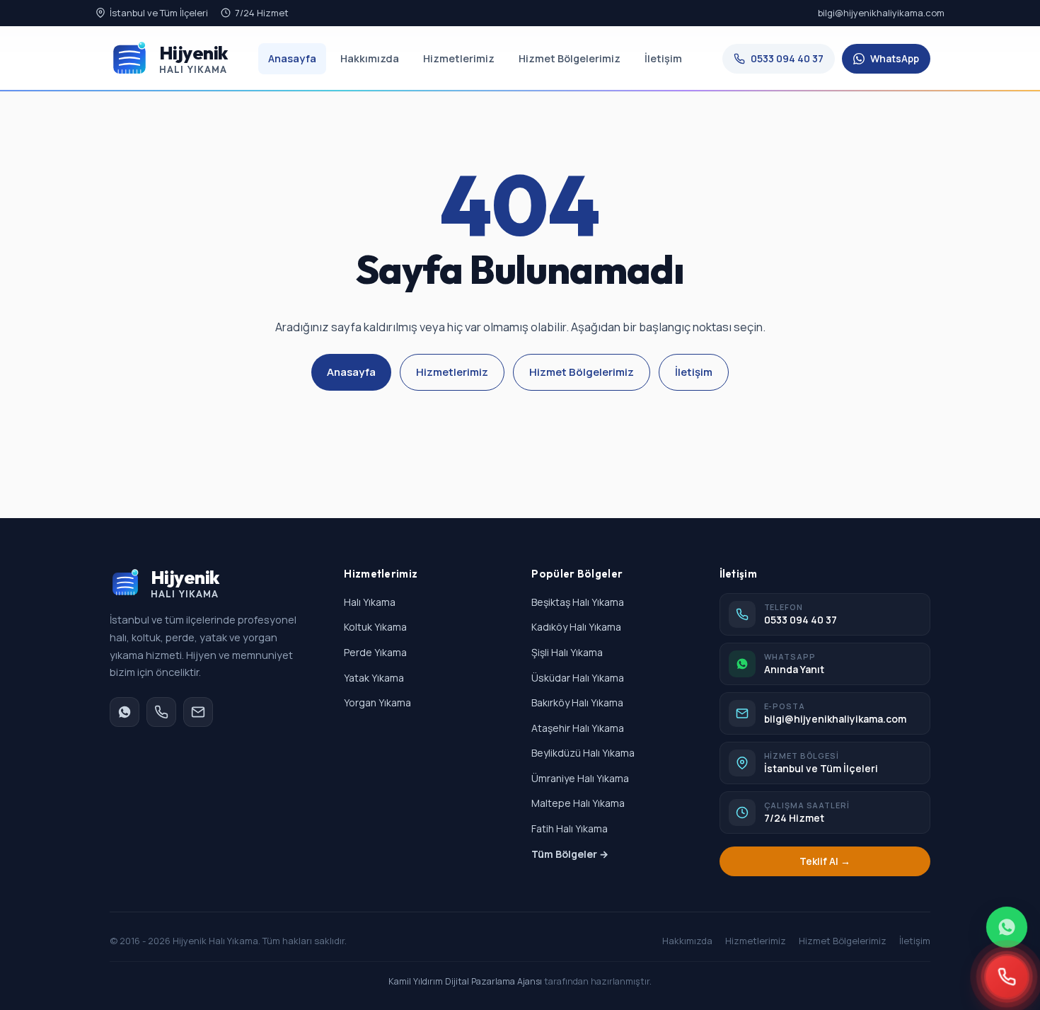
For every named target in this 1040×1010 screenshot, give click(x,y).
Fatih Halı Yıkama (569, 828)
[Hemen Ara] (1006, 976)
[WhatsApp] (124, 712)
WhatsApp (894, 58)
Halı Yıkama (369, 602)
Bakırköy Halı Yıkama (577, 702)
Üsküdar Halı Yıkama (577, 677)
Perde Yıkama (375, 652)
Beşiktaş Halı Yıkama (577, 602)
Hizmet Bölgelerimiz (569, 58)
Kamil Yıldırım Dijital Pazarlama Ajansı (465, 981)
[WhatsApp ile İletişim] (1006, 927)
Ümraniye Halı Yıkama (580, 778)
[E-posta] (198, 712)
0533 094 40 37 (787, 58)
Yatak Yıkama (374, 677)
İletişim (663, 58)
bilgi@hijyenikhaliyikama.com (881, 12)
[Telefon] (161, 712)
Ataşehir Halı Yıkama (577, 728)
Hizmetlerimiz (459, 58)
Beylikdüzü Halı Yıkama (583, 752)
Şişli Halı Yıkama (567, 652)
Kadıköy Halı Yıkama (576, 626)
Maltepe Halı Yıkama (578, 803)
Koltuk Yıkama (375, 626)
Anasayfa (292, 58)
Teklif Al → (824, 861)
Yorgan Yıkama (377, 702)
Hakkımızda (369, 58)
